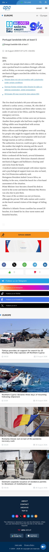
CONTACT (24, 504)
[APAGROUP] (24, 530)
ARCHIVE (24, 507)
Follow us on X (11, 305)
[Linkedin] (32, 516)
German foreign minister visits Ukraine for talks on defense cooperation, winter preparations (23, 88)
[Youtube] (24, 516)
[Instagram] (16, 516)
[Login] (46, 2)
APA (4, 61)
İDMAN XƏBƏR (24, 235)
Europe (43, 15)
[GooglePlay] (17, 536)
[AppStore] (32, 536)
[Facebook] (13, 516)
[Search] (40, 2)
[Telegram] (28, 516)
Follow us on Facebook (14, 300)
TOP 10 (24, 511)
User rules (18, 545)
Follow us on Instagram (14, 288)
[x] (20, 516)
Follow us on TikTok (13, 294)
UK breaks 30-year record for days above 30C (22, 94)
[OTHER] (45, 8)
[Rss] (35, 516)
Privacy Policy (29, 545)
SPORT (39, 8)
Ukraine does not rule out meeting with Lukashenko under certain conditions (24, 81)
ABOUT (24, 501)
